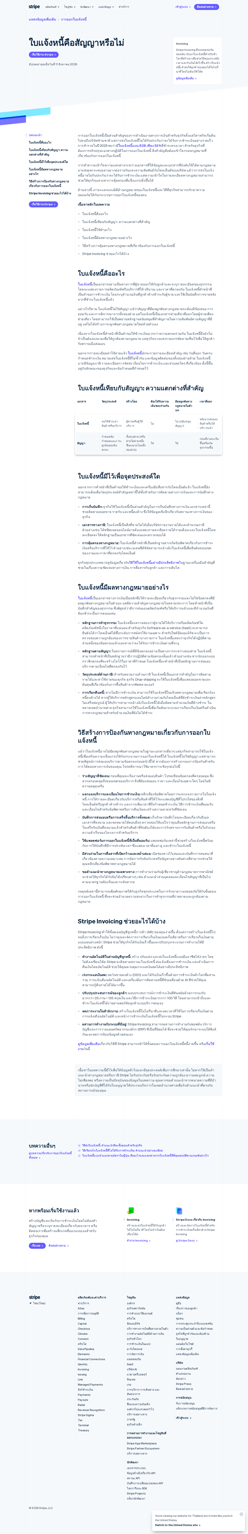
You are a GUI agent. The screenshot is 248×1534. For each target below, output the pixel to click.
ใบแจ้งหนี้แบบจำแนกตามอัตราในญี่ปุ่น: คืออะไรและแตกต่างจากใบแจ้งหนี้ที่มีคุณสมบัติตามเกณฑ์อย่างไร (145, 1155)
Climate (83, 1333)
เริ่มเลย (36, 1245)
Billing (81, 1318)
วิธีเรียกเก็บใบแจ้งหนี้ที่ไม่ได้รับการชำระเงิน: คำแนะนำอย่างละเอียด (122, 1150)
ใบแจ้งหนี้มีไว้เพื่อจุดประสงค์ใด (48, 162)
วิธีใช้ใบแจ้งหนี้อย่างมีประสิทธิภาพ (154, 562)
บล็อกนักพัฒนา (136, 1498)
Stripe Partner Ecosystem (143, 1448)
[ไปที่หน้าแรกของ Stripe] (33, 1297)
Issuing (82, 1374)
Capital (82, 1323)
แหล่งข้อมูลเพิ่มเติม (42, 19)
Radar (81, 1405)
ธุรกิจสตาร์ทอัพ (136, 1308)
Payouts (83, 1400)
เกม (129, 1384)
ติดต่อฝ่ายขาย (205, 7)
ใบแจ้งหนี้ (85, 284)
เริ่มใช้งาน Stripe (42, 54)
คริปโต (82, 1344)
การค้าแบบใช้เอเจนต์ (140, 1313)
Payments (84, 1394)
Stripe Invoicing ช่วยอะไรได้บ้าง (50, 193)
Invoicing (83, 1369)
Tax (80, 1420)
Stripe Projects (136, 1493)
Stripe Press (183, 1384)
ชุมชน (179, 1318)
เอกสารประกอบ (136, 1468)
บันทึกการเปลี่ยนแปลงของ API (145, 1483)
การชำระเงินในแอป (139, 1344)
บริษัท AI (132, 1369)
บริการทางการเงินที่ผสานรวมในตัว (147, 1328)
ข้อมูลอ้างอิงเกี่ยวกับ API (141, 1473)
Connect (83, 1339)
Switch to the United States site (176, 1525)
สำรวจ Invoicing (137, 1240)
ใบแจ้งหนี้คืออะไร (40, 142)
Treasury (83, 1430)
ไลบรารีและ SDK (137, 1488)
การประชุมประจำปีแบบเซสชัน (194, 1323)
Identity (83, 1364)
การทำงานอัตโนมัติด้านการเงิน (145, 1333)
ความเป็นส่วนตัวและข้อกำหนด (194, 1328)
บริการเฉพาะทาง (137, 1414)
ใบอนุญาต (182, 1339)
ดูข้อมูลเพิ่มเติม (185, 78)
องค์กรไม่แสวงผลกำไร (140, 1409)
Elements (84, 1354)
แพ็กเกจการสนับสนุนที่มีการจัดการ (196, 1408)
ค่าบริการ (124, 6)
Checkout (84, 1328)
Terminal (83, 1425)
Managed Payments (90, 1384)
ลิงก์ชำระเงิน (85, 1389)
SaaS (130, 1364)
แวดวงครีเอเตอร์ (137, 1374)
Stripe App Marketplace (142, 1443)
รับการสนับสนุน (185, 1403)
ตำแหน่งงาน (183, 1373)
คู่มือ (178, 1303)
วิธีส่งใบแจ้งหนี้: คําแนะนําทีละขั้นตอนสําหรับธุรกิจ (112, 1145)
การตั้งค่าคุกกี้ (184, 1349)
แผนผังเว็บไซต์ (185, 1344)
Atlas (81, 1308)
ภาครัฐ (131, 1419)
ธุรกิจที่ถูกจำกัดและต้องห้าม (192, 1333)
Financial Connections (91, 1359)
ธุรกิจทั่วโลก (134, 1339)
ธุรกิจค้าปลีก (134, 1424)
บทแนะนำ (35, 135)
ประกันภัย (133, 1399)
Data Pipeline (86, 1349)
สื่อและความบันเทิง (138, 1404)
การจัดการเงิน (135, 1354)
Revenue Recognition (91, 1410)
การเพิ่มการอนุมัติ (88, 1313)
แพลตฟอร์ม (134, 1359)
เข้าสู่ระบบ (182, 7)
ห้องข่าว (181, 1378)
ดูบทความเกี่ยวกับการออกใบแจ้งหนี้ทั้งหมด (50, 1155)
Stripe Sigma (86, 1415)
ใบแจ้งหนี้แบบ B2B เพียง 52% (139, 145)
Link (80, 1379)
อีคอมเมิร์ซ (133, 1323)
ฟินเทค (131, 1379)
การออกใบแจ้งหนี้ (74, 19)
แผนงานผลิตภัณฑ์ (187, 1368)
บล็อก (179, 1313)
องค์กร (131, 1303)
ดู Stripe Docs (185, 1240)
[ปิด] (241, 1515)
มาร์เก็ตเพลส (134, 1349)
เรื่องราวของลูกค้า (186, 1308)
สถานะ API (133, 1478)
